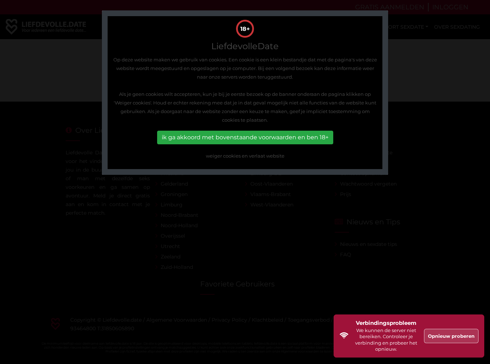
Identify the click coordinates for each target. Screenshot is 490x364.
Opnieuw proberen (451, 336)
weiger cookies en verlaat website (245, 156)
